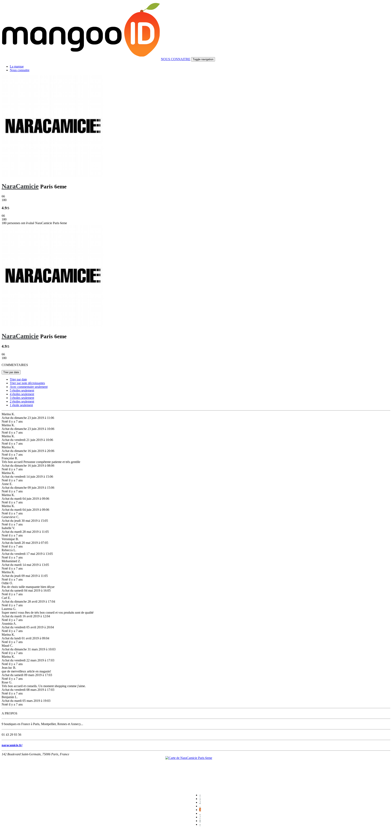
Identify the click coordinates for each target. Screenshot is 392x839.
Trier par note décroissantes (27, 383)
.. (200, 806)
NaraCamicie (20, 186)
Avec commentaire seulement (29, 386)
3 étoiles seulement (22, 397)
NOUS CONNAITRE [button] (175, 59)
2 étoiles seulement (22, 401)
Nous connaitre (19, 70)
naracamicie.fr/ (12, 745)
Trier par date (11, 372)
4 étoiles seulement (22, 394)
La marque (17, 66)
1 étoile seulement (21, 405)
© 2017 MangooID (16, 833)
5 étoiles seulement (22, 390)
